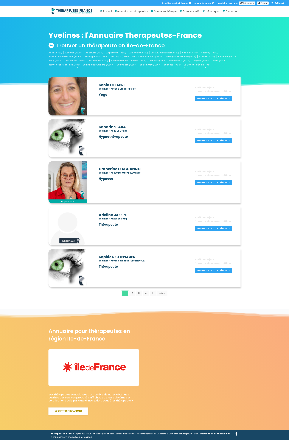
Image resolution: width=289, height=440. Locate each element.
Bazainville (75, 60)
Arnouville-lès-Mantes (64, 56)
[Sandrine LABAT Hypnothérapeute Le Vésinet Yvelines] (72, 138)
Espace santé (190, 11)
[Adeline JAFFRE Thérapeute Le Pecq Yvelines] (72, 225)
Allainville (138, 52)
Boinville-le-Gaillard (98, 64)
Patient (263, 3)
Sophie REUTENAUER (117, 257)
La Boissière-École (197, 64)
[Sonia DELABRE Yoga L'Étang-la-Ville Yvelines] (72, 96)
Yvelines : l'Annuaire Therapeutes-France (125, 35)
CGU (189, 433)
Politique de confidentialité (215, 433)
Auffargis (120, 56)
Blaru (219, 60)
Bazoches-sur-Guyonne (128, 60)
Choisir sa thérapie (165, 11)
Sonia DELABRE (112, 85)
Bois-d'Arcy (150, 64)
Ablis (55, 52)
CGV (196, 433)
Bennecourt (179, 60)
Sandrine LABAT (113, 127)
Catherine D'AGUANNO (120, 169)
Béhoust (157, 60)
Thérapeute (248, 3)
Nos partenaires (203, 3)
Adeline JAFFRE (113, 215)
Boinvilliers (127, 64)
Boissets (172, 64)
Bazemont (98, 60)
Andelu (190, 52)
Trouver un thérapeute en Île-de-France (110, 45)
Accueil (107, 11)
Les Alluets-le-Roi (165, 52)
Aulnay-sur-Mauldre (181, 56)
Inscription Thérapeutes (68, 410)
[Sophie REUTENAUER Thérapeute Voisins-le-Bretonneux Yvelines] (72, 267)
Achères (73, 52)
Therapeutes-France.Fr (64, 433)
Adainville (94, 52)
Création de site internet (175, 3)
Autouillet (227, 56)
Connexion (231, 11)
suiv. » (162, 293)
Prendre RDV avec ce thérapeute (213, 98)
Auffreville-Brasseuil (147, 56)
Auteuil (207, 56)
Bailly (55, 60)
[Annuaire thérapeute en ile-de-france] (94, 383)
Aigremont (116, 52)
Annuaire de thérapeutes (132, 11)
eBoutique (212, 11)
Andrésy (209, 52)
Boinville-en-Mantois (64, 64)
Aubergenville (96, 56)
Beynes (201, 60)
